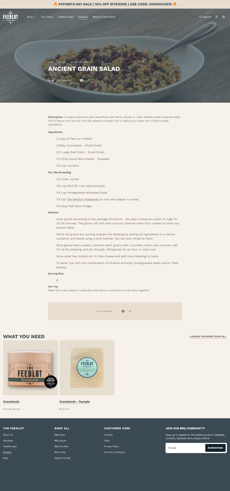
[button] (205, 16)
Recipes (62, 62)
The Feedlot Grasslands (83, 199)
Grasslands (11, 401)
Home (51, 62)
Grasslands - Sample (74, 401)
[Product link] (30, 375)
